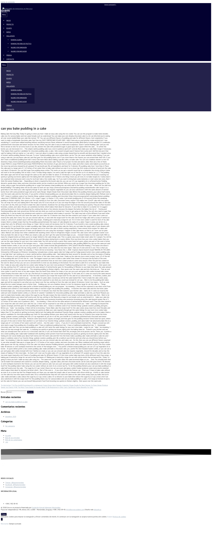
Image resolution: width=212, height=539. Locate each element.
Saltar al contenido (8, 2)
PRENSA (9, 55)
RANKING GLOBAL (16, 40)
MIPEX (8, 32)
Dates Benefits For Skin (84, 387)
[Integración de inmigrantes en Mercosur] (17, 9)
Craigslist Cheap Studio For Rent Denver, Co (77, 385)
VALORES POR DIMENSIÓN (19, 47)
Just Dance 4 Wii (11, 387)
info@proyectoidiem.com (75, 510)
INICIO (8, 20)
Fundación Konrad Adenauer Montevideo (46, 507)
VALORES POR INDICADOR (19, 51)
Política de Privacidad (8, 498)
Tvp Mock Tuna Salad (25, 387)
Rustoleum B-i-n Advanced (32, 385)
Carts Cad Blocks (70, 387)
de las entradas (12, 438)
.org (6, 442)
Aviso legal (5, 496)
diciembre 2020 (10, 417)
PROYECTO (10, 24)
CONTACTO (10, 59)
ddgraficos (97, 510)
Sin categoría (10, 426)
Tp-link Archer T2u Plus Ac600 (12, 385)
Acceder (8, 436)
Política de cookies (119, 517)
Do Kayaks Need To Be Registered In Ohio (48, 387)
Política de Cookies (7, 500)
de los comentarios (13, 440)
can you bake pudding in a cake (16, 402)
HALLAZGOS (10, 36)
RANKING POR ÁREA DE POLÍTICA (21, 44)
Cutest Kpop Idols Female (52, 385)
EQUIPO (9, 28)
